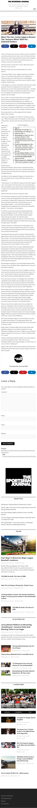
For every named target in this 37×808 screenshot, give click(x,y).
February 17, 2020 (27, 668)
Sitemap (3, 801)
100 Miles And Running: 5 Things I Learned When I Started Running (25, 759)
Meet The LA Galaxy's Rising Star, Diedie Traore (17, 585)
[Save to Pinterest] (23, 46)
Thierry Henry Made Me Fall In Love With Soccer (17, 654)
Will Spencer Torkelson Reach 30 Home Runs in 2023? (16, 504)
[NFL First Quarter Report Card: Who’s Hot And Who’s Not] (8, 743)
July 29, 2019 (26, 675)
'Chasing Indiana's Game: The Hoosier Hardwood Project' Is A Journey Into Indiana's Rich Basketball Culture (18, 596)
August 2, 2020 (30, 612)
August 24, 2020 (19, 588)
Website (3, 433)
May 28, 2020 (19, 632)
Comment (4, 392)
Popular (6, 712)
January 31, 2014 (21, 738)
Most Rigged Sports (6, 798)
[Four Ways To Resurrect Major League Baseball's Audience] (18, 545)
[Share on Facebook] (5, 46)
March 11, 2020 (15, 656)
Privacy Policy (5, 803)
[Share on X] (14, 46)
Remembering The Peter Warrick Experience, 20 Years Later (23, 672)
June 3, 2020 (20, 706)
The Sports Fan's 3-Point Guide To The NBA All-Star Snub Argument (25, 731)
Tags (30, 712)
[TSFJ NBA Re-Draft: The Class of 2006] (6, 610)
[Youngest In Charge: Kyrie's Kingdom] (8, 717)
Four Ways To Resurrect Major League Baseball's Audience (17, 559)
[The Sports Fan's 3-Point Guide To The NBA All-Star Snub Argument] (8, 729)
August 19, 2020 (19, 600)
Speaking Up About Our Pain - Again (13, 704)
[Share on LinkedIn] (32, 46)
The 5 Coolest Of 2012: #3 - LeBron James (14, 773)
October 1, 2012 (21, 751)
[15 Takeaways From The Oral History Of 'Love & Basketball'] (6, 665)
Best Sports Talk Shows (7, 795)
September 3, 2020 (20, 562)
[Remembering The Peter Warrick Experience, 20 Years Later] (6, 672)
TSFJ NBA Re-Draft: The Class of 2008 (13, 576)
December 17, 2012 (22, 724)
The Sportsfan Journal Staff (8, 562)
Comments (18, 712)
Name (3, 415)
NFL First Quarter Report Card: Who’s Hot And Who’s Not (26, 745)
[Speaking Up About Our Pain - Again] (18, 698)
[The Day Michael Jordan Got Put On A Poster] (6, 648)
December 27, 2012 (16, 775)
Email (3, 424)
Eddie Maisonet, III (17, 650)
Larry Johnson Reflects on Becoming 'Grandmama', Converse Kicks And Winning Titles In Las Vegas (16, 627)
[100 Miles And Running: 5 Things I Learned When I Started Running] (8, 757)
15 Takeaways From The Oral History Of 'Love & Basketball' (22, 664)
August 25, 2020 (19, 578)
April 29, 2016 (30, 763)
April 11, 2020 (26, 650)
